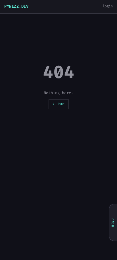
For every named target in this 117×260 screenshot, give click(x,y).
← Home (58, 104)
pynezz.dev (16, 6)
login (108, 6)
